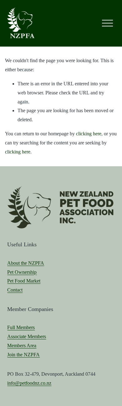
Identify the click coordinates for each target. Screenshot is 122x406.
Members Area (21, 345)
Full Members (21, 327)
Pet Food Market (23, 280)
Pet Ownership (22, 272)
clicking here (88, 133)
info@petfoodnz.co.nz (29, 383)
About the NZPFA (25, 263)
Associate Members (26, 336)
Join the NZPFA (23, 354)
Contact (15, 290)
